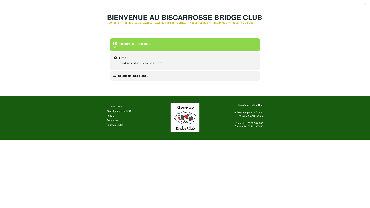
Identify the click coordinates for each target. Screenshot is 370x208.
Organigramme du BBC (119, 111)
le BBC (204, 22)
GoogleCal (140, 76)
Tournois (113, 22)
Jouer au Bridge (243, 22)
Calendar (124, 76)
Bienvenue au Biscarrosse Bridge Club (184, 17)
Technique (220, 22)
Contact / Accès (187, 22)
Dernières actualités (138, 22)
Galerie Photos (165, 22)
